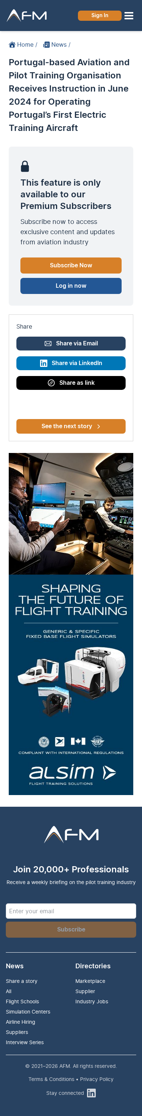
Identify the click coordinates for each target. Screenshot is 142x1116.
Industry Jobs (91, 1001)
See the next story (67, 426)
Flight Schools (22, 1001)
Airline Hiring (20, 1022)
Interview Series (25, 1042)
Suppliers (17, 1032)
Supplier (85, 991)
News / (61, 44)
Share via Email (77, 343)
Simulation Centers (28, 1011)
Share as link (77, 383)
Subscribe (71, 930)
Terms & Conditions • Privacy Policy (71, 1079)
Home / (27, 44)
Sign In (100, 15)
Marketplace (90, 981)
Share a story (22, 981)
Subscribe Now (71, 265)
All (8, 991)
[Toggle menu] (129, 15)
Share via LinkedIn (77, 363)
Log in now (71, 286)
